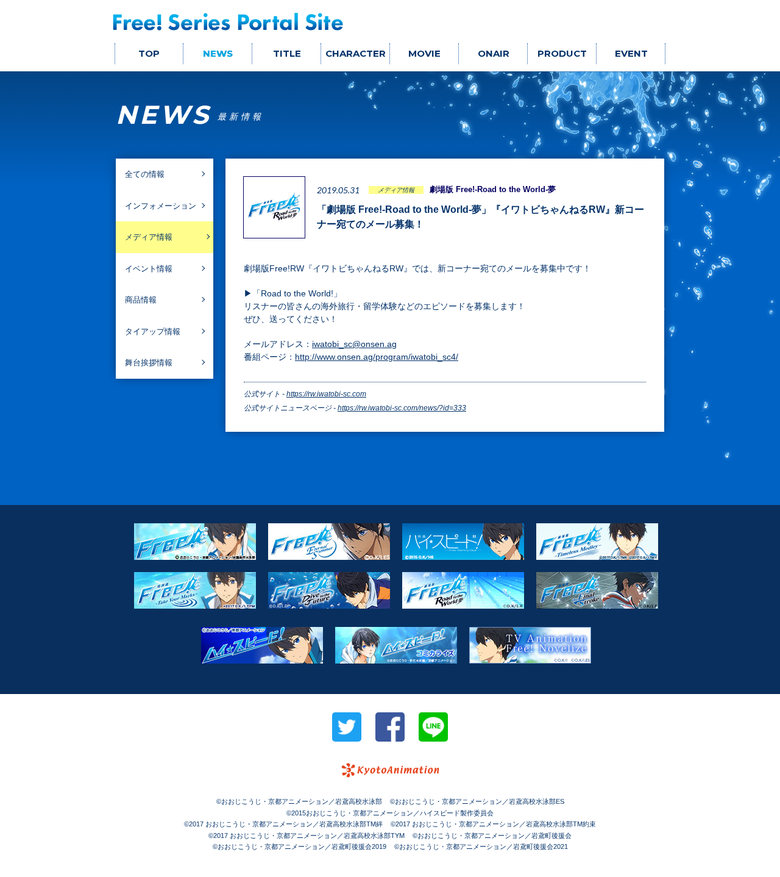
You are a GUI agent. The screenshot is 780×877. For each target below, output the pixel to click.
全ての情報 (145, 174)
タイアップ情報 (152, 331)
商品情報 (141, 299)
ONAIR (493, 53)
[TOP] (228, 21)
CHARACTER (355, 53)
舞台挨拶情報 (148, 362)
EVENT (631, 53)
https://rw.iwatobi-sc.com (326, 394)
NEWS (218, 53)
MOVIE (424, 53)
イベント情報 (148, 268)
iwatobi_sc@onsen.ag (354, 344)
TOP (149, 53)
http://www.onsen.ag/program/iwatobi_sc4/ (376, 357)
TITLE (287, 53)
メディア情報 (148, 237)
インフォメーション (160, 205)
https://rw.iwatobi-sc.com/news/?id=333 (402, 408)
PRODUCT (562, 53)
